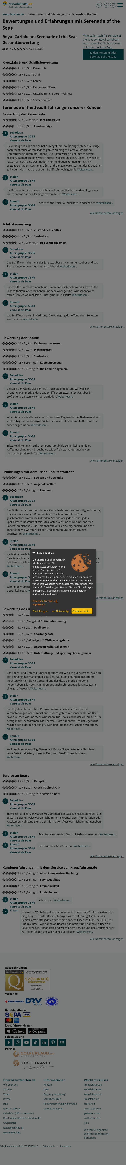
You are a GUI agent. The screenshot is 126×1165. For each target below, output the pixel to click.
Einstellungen (40, 610)
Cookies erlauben (81, 610)
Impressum (38, 604)
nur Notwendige (60, 610)
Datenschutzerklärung (44, 601)
